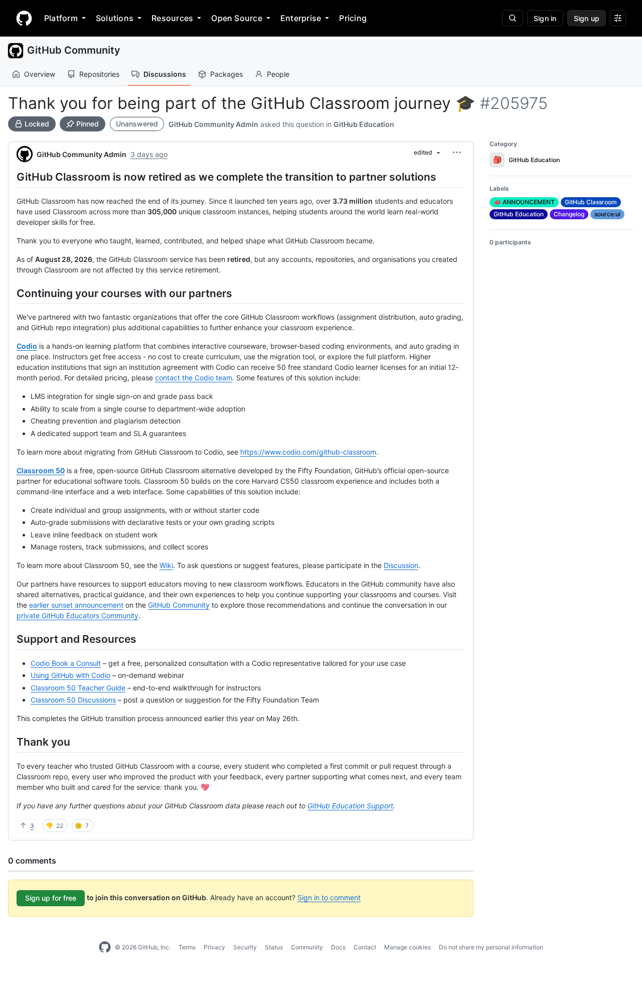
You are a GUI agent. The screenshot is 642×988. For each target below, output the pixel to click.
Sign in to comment (329, 897)
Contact (365, 947)
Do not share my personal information (491, 947)
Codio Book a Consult (66, 663)
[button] (457, 153)
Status (274, 947)
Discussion (401, 565)
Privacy (214, 947)
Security (245, 947)
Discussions (164, 74)
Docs (338, 947)
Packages (226, 74)
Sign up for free (50, 898)
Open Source (236, 18)
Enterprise (300, 18)
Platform (61, 18)
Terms (187, 947)
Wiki (166, 565)
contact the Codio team (193, 377)
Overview (39, 74)
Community (307, 947)
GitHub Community (73, 50)
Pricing (353, 18)
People (278, 74)
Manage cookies (407, 947)
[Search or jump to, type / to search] (512, 18)
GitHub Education (364, 124)
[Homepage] (24, 18)
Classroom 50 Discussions (73, 699)
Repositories (99, 74)
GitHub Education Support (350, 805)
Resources (172, 18)
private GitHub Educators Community (77, 615)
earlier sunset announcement (76, 605)
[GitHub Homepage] (105, 947)
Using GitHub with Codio (70, 675)
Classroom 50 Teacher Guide (78, 687)
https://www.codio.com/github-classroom (308, 452)
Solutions (114, 18)
